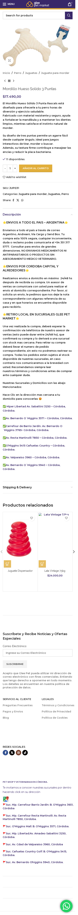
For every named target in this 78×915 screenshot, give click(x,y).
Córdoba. (34, 817)
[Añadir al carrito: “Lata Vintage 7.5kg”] (42, 564)
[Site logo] (37, 3)
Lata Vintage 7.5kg (54, 570)
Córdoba (34, 844)
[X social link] (17, 200)
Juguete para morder (55, 73)
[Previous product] (5, 81)
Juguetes (31, 73)
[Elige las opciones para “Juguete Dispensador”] (7, 564)
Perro (17, 73)
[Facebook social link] (13, 200)
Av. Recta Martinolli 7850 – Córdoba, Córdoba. (36, 437)
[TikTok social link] (25, 752)
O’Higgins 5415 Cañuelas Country (28, 445)
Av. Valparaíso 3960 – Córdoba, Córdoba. (33, 457)
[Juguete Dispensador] (20, 540)
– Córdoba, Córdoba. (35, 430)
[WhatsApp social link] (22, 200)
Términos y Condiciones (58, 705)
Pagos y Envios (13, 711)
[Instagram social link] (18, 752)
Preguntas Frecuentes (18, 705)
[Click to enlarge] (9, 60)
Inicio (6, 73)
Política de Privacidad (56, 711)
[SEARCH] (69, 15)
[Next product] (13, 81)
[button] (73, 551)
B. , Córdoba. (37, 826)
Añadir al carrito (36, 168)
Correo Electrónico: (15, 646)
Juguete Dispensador (20, 570)
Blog (6, 717)
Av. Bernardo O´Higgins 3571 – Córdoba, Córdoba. (39, 418)
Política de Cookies (55, 717)
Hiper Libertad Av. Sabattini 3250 (28, 406)
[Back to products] (9, 81)
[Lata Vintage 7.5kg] (55, 540)
